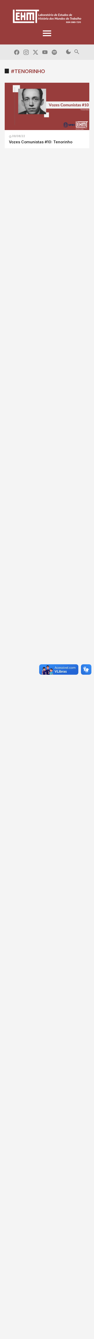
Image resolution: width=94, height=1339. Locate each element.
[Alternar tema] (68, 52)
